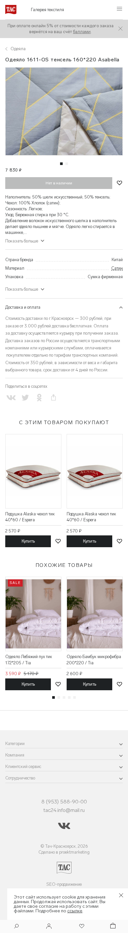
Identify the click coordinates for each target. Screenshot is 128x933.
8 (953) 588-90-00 (64, 801)
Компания (14, 755)
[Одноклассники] (39, 398)
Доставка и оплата (22, 307)
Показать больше (21, 289)
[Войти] (49, 926)
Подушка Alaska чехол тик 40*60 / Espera (30, 516)
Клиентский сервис (23, 766)
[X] (25, 398)
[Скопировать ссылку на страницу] (53, 398)
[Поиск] (16, 927)
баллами (82, 31)
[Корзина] (112, 926)
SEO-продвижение (64, 884)
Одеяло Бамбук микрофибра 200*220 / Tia (94, 659)
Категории (15, 743)
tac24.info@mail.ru (64, 810)
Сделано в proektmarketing (64, 852)
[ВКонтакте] (11, 398)
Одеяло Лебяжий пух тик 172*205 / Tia (28, 659)
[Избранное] (81, 926)
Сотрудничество (20, 778)
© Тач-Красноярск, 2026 (64, 846)
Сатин (117, 268)
